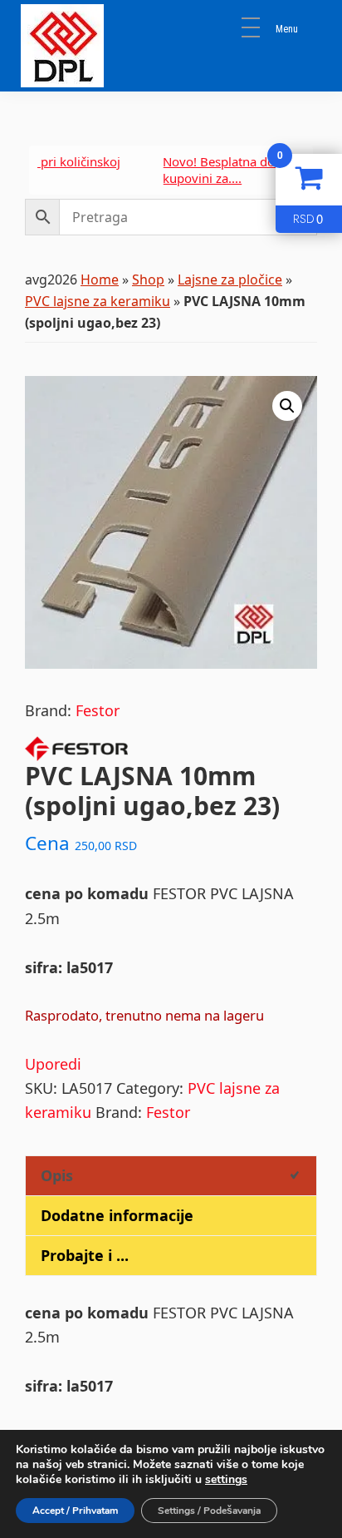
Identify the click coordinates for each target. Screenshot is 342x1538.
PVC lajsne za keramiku (97, 301)
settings (226, 1479)
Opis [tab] (57, 1175)
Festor (98, 710)
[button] (287, 406)
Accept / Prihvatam (75, 1510)
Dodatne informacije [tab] (117, 1215)
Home (100, 279)
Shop (148, 279)
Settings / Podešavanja (209, 1510)
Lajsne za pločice (230, 279)
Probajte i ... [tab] (85, 1255)
